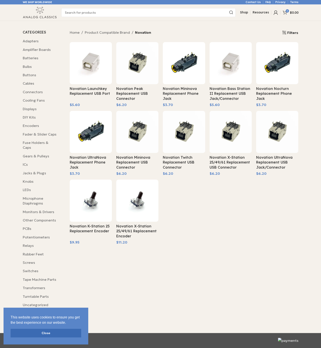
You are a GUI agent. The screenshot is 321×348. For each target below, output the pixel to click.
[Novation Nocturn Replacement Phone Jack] (277, 63)
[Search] (231, 12)
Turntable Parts (36, 296)
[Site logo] (40, 12)
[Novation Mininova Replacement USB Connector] (137, 132)
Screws (29, 262)
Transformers (34, 288)
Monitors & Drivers (38, 212)
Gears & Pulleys (36, 156)
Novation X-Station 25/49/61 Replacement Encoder (136, 231)
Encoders (31, 125)
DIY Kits (29, 117)
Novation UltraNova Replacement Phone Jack (88, 162)
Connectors (33, 92)
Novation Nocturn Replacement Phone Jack (274, 93)
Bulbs (27, 66)
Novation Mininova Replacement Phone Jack (181, 93)
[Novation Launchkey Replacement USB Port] (91, 63)
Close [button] (46, 333)
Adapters (31, 41)
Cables (28, 83)
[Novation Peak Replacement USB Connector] (137, 63)
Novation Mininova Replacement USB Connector (133, 162)
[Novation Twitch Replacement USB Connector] (184, 132)
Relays (28, 245)
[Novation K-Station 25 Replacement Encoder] (91, 201)
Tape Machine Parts (39, 279)
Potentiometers (36, 237)
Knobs (28, 181)
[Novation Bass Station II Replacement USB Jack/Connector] (231, 63)
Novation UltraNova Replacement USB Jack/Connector (274, 162)
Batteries (30, 58)
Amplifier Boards (37, 49)
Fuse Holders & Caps (36, 145)
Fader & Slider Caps (39, 134)
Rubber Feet (33, 254)
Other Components (39, 220)
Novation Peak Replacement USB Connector (132, 93)
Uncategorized (35, 305)
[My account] (275, 12)
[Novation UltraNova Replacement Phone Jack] (91, 132)
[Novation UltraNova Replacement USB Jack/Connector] (277, 132)
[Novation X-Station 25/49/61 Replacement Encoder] (137, 201)
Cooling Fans (34, 100)
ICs (25, 164)
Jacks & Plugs (34, 173)
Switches (30, 271)
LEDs (27, 190)
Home (75, 32)
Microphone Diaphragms (33, 200)
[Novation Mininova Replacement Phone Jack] (184, 63)
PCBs (27, 228)
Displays (30, 109)
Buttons (29, 75)
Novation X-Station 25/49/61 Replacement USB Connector (230, 162)
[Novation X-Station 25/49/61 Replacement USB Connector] (231, 132)
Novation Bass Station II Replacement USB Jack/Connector (230, 93)
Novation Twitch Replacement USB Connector (178, 162)
